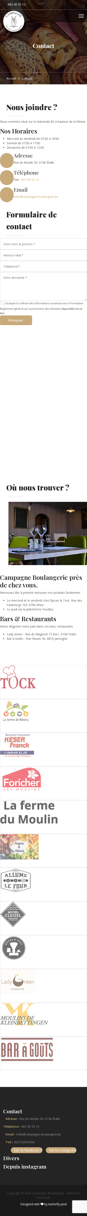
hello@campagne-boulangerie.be (36, 197)
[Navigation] (81, 16)
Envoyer (16, 320)
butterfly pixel (57, 1204)
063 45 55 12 (17, 4)
